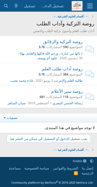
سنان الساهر (17, 103)
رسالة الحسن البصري (68, 103)
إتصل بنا (87, 168)
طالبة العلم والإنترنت (68, 80)
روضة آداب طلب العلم (62, 69)
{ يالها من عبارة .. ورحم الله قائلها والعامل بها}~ (50, 53)
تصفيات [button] (12, 117)
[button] (91, 161)
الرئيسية (87, 173)
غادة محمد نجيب (21, 80)
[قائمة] (90, 6)
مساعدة (15, 168)
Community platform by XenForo (52, 182)
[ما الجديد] (16, 6)
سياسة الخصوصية (36, 168)
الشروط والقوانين (65, 168)
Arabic (78, 161)
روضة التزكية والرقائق (63, 41)
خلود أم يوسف (47, 58)
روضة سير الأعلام (67, 91)
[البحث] (6, 6)
